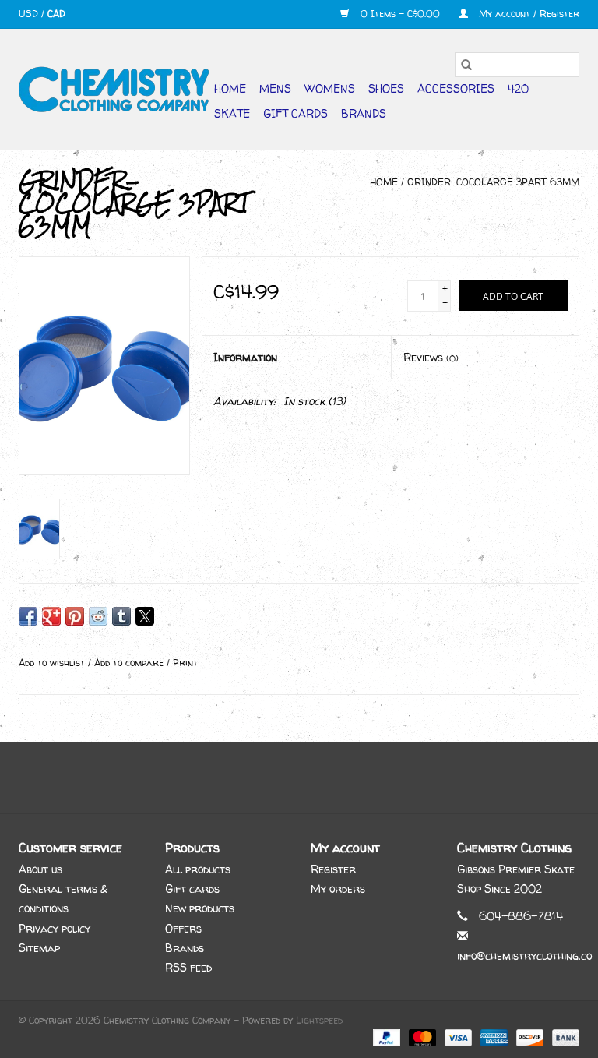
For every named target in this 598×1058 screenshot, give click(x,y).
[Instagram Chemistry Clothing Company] (313, 777)
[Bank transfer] (563, 1036)
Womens (329, 88)
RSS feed (188, 967)
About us (40, 869)
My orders (338, 888)
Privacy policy (54, 928)
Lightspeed (319, 1020)
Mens (275, 88)
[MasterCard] (421, 1036)
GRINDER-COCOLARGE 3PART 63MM (493, 182)
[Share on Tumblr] (121, 616)
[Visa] (457, 1036)
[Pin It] (74, 616)
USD (30, 13)
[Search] (466, 64)
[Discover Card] (529, 1036)
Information (245, 357)
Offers (183, 928)
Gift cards (295, 113)
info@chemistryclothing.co (524, 955)
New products (199, 908)
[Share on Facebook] (28, 616)
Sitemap (39, 947)
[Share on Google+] (51, 616)
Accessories (455, 88)
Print (185, 662)
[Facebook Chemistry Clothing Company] (285, 777)
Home (230, 88)
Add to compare (130, 662)
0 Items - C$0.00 (400, 13)
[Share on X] (144, 616)
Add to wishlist (53, 662)
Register (333, 869)
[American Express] (493, 1036)
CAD (56, 13)
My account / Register (527, 13)
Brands (363, 113)
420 (518, 88)
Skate (232, 113)
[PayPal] (385, 1036)
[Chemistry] (114, 89)
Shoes (386, 88)
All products (197, 869)
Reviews (431, 357)
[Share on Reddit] (98, 616)
